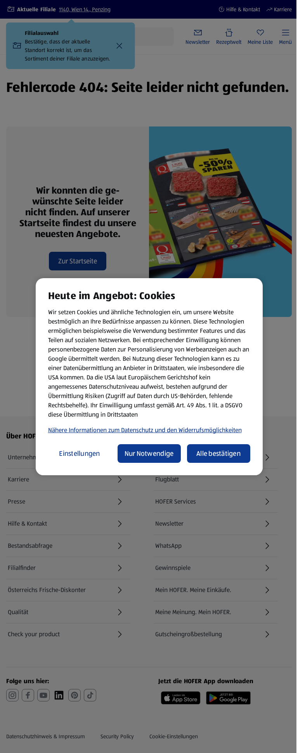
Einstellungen (79, 453)
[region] (149, 376)
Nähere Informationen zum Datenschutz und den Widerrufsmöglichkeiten (145, 430)
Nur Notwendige (149, 453)
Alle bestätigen (218, 453)
